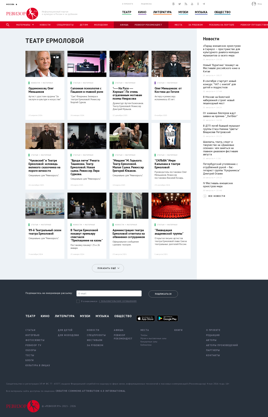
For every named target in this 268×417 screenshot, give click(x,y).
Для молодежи (68, 335)
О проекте (127, 4)
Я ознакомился (89, 301)
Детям (84, 24)
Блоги (29, 360)
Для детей (65, 330)
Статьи (30, 330)
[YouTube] (192, 4)
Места (178, 24)
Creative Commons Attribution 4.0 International (91, 390)
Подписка (146, 4)
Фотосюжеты (35, 340)
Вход (260, 4)
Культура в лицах (37, 365)
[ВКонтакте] (173, 4)
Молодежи (101, 24)
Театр (126, 12)
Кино (142, 12)
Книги (178, 330)
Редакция (213, 335)
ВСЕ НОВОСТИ (216, 196)
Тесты (29, 355)
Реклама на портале (221, 24)
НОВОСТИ (35, 83)
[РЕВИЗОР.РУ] (22, 14)
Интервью (32, 335)
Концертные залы (149, 341)
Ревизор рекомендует (148, 24)
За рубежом (195, 24)
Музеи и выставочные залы (153, 338)
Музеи (183, 12)
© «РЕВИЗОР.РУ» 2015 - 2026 (59, 406)
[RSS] (186, 4)
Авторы (211, 340)
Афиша (124, 24)
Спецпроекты (65, 24)
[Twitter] (179, 4)
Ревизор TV (33, 345)
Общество (222, 12)
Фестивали (95, 340)
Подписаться (163, 294)
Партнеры (213, 350)
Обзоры (30, 350)
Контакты (213, 355)
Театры (144, 335)
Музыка (201, 12)
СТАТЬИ (76, 83)
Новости (45, 24)
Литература (162, 12)
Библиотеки (146, 344)
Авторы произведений (222, 345)
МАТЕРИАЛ (48, 83)
